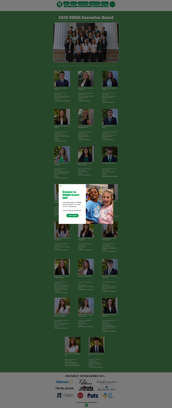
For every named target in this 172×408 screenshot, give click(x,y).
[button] (61, 186)
